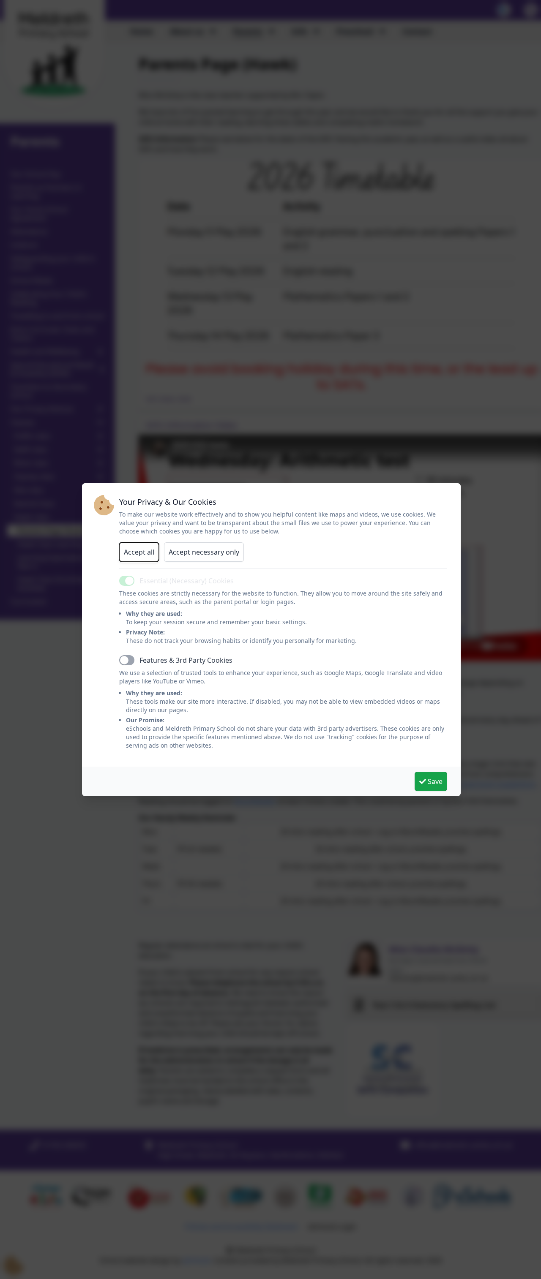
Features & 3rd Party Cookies (185, 660)
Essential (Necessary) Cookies (186, 580)
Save (434, 781)
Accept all (139, 552)
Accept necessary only (204, 552)
